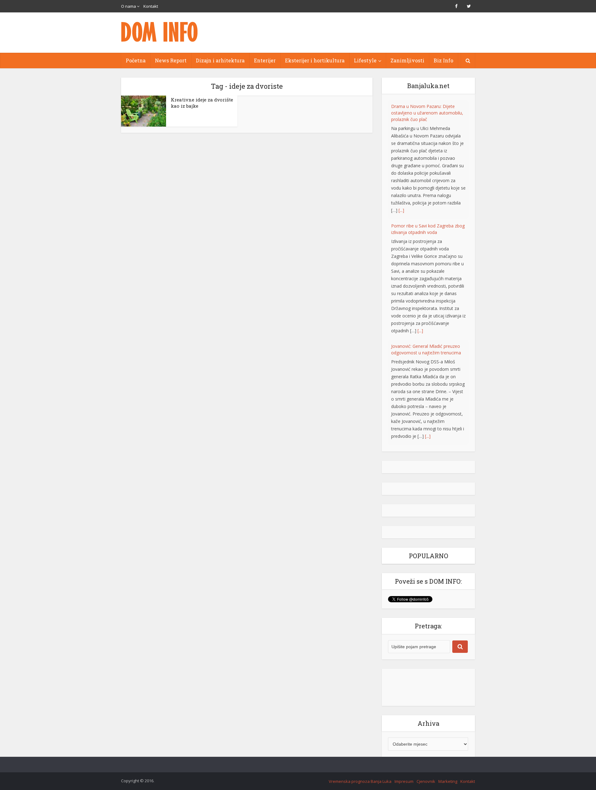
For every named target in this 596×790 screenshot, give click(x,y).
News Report (171, 60)
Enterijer (265, 60)
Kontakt (150, 6)
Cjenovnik (426, 780)
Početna (136, 60)
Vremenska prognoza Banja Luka (360, 780)
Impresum (404, 780)
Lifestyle (365, 60)
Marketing (447, 780)
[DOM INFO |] (160, 32)
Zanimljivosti (407, 60)
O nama (128, 6)
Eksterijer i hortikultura (315, 60)
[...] (420, 211)
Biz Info (443, 60)
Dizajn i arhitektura (220, 60)
